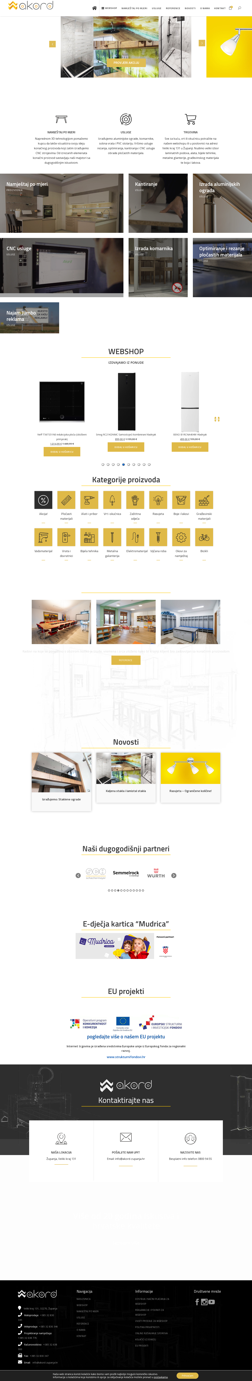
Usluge (126, 132)
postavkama (161, 1377)
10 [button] (137, 890)
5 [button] (121, 890)
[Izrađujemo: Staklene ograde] (61, 772)
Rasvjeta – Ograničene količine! (191, 791)
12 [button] (143, 890)
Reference (83, 1323)
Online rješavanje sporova (151, 1333)
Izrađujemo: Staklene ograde (61, 799)
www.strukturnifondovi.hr (126, 1057)
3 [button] (115, 890)
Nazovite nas (190, 1152)
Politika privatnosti (147, 1327)
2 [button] (112, 890)
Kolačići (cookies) (145, 1339)
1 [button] (109, 890)
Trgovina (190, 132)
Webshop (82, 1305)
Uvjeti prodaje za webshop (151, 1321)
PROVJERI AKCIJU (126, 63)
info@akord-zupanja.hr (45, 1362)
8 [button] (131, 890)
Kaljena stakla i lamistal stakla (126, 791)
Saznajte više (126, 1243)
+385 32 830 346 (48, 1326)
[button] (78, 875)
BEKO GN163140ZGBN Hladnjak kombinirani (180, 434)
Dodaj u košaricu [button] (180, 447)
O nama (81, 1330)
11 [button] (140, 890)
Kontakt (81, 1336)
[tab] (149, 464)
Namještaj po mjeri (61, 132)
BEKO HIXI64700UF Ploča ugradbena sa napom (52, 434)
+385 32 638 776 (27, 1337)
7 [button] (128, 890)
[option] (96, 874)
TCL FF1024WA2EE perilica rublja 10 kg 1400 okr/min (116, 434)
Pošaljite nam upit (126, 1152)
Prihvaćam (187, 1375)
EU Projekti (141, 1345)
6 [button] (124, 890)
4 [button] (118, 890)
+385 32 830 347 (39, 1355)
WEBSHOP (126, 351)
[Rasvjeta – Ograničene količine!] (190, 768)
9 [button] (134, 890)
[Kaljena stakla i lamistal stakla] (126, 768)
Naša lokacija (61, 1152)
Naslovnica (84, 1299)
